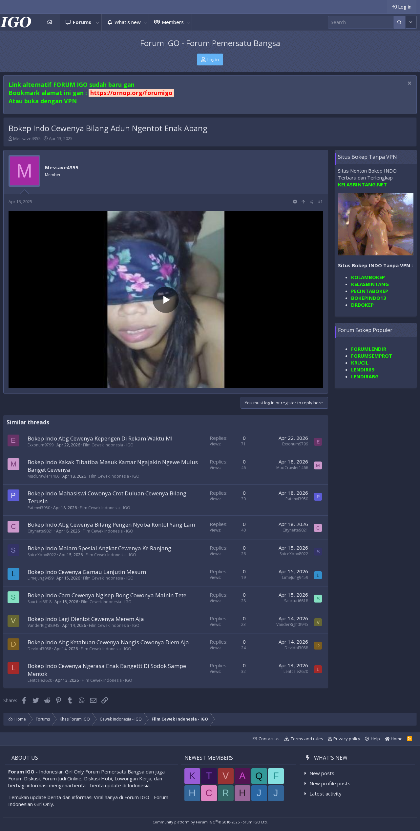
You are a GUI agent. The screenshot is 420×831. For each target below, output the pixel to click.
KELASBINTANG (370, 284)
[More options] (399, 22)
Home (50, 22)
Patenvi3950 (39, 507)
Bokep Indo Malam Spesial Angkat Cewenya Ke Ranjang (99, 548)
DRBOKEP (362, 304)
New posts (321, 773)
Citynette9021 (40, 531)
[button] (97, 22)
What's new (128, 22)
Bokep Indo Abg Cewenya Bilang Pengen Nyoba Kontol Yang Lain (111, 524)
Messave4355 (27, 138)
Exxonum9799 (40, 445)
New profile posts (329, 783)
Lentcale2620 (40, 680)
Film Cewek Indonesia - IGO (108, 445)
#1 (320, 201)
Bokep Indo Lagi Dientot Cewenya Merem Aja (86, 619)
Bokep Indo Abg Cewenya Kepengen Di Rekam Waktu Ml (100, 438)
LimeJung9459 (40, 578)
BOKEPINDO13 (368, 298)
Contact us (269, 739)
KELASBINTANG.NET (362, 184)
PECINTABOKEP (369, 291)
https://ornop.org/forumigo (131, 93)
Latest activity (325, 793)
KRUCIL (359, 363)
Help (375, 739)
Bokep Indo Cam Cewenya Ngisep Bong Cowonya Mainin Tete (107, 595)
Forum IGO (21, 771)
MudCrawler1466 (43, 476)
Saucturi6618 (40, 602)
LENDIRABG (365, 376)
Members (173, 22)
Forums (82, 22)
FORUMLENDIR (368, 349)
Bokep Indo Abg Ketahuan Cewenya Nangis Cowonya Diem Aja (108, 642)
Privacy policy (346, 739)
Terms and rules (307, 739)
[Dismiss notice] (408, 84)
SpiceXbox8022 (42, 555)
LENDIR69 (362, 370)
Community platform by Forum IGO (210, 821)
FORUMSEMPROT (371, 356)
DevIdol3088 (39, 649)
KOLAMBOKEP (368, 277)
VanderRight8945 (43, 625)
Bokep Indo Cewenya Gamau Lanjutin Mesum (87, 572)
